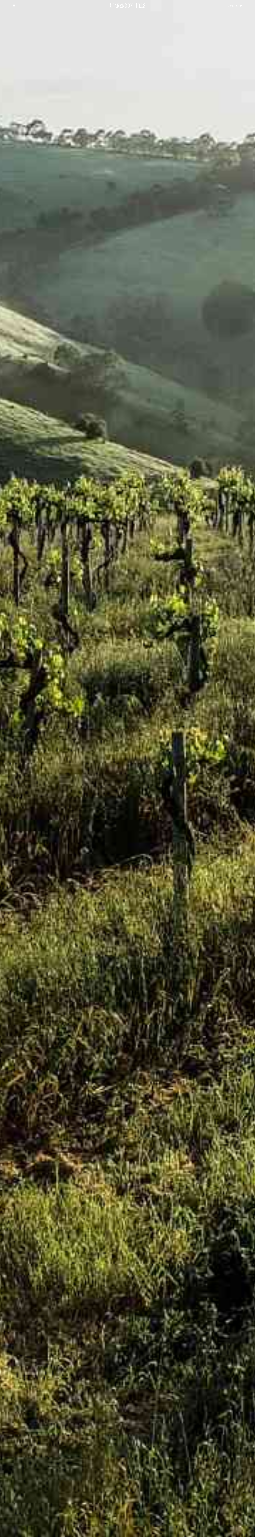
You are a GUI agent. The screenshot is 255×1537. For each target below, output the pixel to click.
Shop (231, 6)
